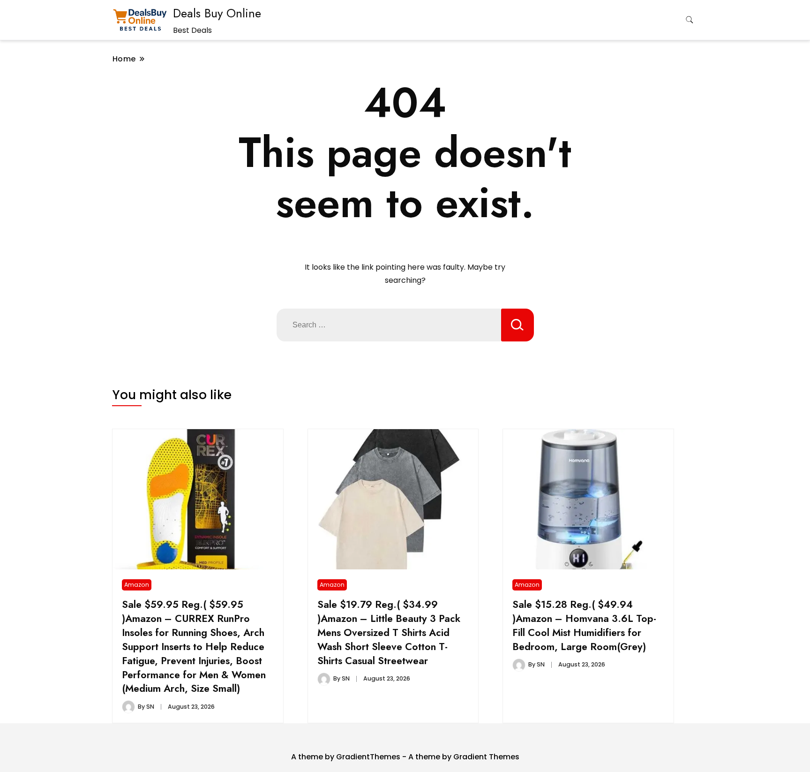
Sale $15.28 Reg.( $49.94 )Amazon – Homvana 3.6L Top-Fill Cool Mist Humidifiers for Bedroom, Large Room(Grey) (584, 625)
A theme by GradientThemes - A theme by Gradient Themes (405, 756)
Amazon (136, 585)
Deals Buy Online (217, 13)
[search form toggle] (689, 20)
